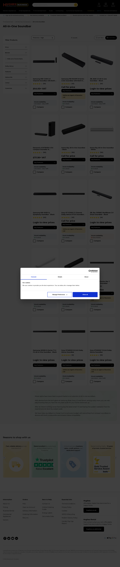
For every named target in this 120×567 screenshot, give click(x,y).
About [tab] (86, 277)
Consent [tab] (33, 277)
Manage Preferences (58, 294)
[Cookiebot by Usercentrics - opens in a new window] (90, 271)
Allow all (85, 294)
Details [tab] (60, 277)
